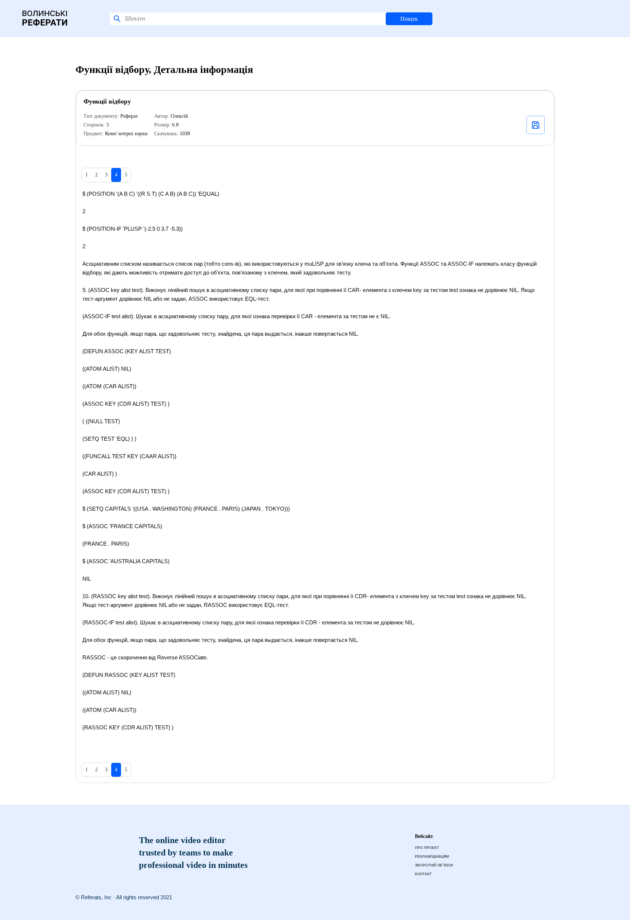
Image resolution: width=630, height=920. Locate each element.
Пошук (409, 19)
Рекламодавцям (432, 856)
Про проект (427, 848)
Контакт (423, 874)
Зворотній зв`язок (434, 865)
